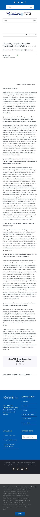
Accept (20, 514)
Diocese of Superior (9, 436)
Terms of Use (26, 423)
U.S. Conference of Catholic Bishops (9, 445)
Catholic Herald (9, 50)
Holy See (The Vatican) (10, 440)
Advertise (25, 406)
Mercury (33, 465)
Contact (25, 410)
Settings (33, 487)
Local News (29, 50)
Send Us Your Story (28, 414)
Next (34, 35)
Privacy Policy (27, 418)
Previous (28, 35)
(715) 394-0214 (11, 410)
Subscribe (25, 401)
